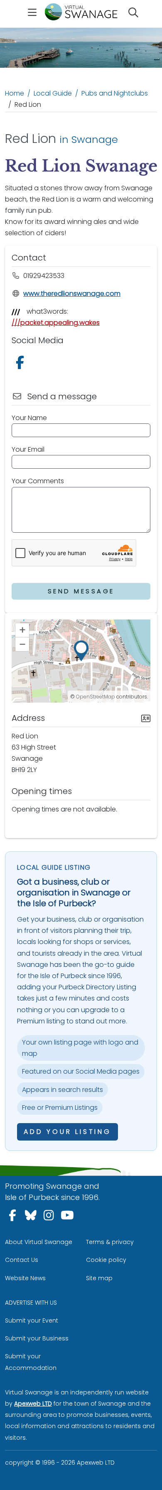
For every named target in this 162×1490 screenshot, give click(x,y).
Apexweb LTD (33, 1403)
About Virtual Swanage (38, 1242)
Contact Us (21, 1260)
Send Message (81, 591)
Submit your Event (31, 1320)
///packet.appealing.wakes (56, 322)
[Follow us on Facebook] (22, 365)
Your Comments (38, 481)
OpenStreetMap (95, 696)
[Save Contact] (146, 718)
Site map (99, 1278)
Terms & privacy (110, 1242)
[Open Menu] (32, 13)
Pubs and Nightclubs (114, 93)
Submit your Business (37, 1338)
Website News (25, 1278)
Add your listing (67, 1131)
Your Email (28, 449)
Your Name (29, 418)
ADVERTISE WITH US (31, 1302)
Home (14, 93)
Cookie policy (106, 1260)
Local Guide (53, 93)
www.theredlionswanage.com (71, 293)
